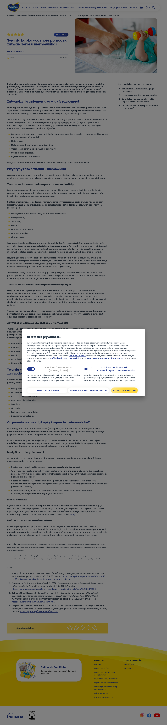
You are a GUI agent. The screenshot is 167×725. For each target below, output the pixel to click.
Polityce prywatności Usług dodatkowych (104, 358)
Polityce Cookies (77, 355)
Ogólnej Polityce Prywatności (64, 358)
